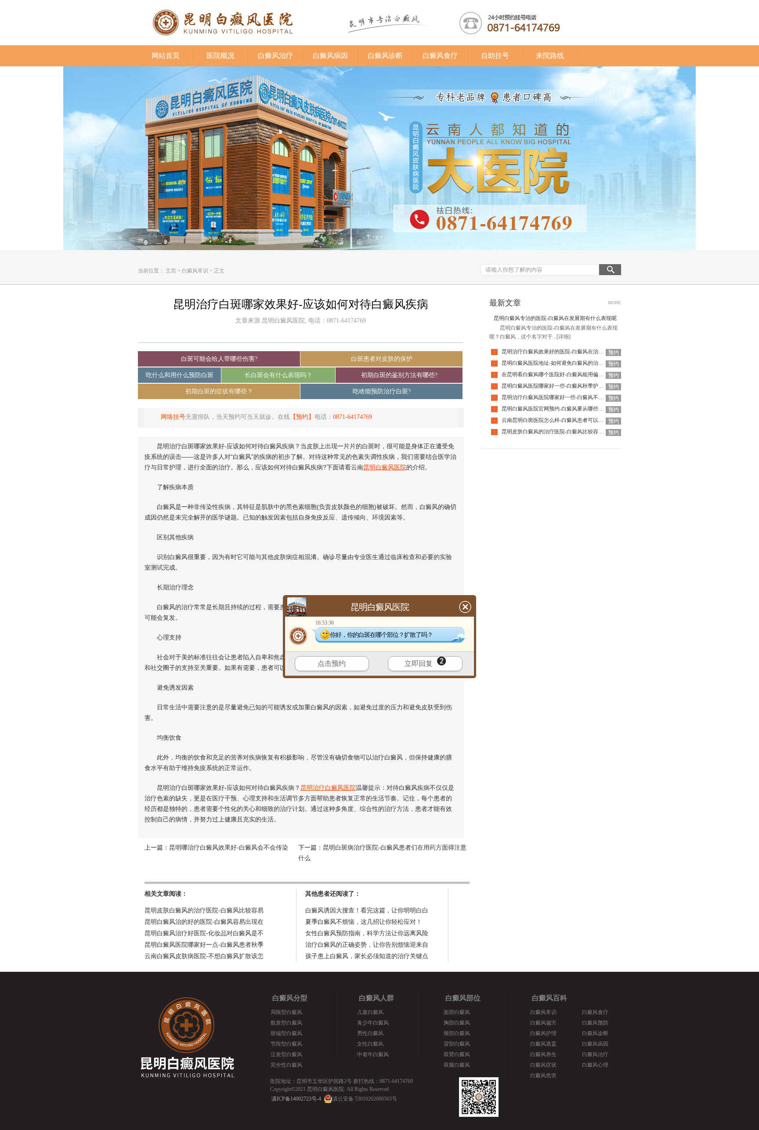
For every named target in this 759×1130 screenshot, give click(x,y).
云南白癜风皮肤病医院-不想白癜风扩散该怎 (204, 956)
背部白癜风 (457, 1044)
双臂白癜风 (457, 1054)
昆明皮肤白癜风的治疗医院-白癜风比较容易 (204, 910)
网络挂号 (173, 417)
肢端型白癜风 (286, 1033)
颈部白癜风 (457, 1033)
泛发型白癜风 (286, 1054)
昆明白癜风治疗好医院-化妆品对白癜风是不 (204, 933)
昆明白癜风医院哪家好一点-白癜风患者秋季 (204, 944)
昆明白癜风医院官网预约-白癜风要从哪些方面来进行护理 (568, 409)
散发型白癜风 (286, 1023)
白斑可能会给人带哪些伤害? (219, 359)
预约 (613, 352)
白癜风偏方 (543, 1023)
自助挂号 (495, 55)
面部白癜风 (457, 1012)
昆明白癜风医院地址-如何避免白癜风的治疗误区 (558, 363)
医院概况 (220, 55)
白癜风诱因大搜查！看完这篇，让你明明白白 (366, 910)
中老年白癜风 (373, 1054)
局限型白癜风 (286, 1012)
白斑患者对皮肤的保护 (381, 359)
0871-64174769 (352, 417)
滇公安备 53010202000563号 (365, 1099)
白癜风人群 (376, 998)
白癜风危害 (543, 1075)
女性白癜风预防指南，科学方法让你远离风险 (366, 933)
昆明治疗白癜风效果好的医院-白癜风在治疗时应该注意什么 (571, 352)
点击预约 (332, 663)
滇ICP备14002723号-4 (296, 1099)
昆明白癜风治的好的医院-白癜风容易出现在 (204, 922)
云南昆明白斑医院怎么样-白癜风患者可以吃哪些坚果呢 (566, 420)
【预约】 (302, 417)
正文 (219, 271)
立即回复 (419, 663)
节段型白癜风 (286, 1044)
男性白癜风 (370, 1033)
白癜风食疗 (440, 55)
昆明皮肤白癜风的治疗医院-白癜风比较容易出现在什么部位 (571, 432)
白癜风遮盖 (543, 1044)
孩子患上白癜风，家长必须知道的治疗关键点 (366, 956)
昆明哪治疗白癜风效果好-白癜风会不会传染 (228, 847)
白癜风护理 (543, 1033)
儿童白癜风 (370, 1012)
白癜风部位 (463, 998)
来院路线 (550, 55)
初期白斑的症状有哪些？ (219, 391)
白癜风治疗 (275, 55)
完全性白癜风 (286, 1065)
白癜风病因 (330, 55)
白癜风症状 (543, 1065)
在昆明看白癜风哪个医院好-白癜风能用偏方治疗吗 (560, 374)
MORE (614, 302)
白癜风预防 (595, 1023)
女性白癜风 (370, 1044)
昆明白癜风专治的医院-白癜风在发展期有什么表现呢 (555, 318)
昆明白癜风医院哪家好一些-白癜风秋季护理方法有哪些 (566, 386)
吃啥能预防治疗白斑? (382, 391)
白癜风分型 (289, 998)
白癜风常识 (195, 271)
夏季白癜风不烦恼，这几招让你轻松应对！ (363, 922)
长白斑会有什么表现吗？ (278, 375)
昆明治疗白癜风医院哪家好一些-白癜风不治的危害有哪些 (568, 397)
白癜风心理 (595, 1065)
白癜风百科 (549, 998)
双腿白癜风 (457, 1065)
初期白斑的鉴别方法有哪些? (399, 375)
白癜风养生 (543, 1054)
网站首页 (166, 55)
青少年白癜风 (373, 1023)
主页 (171, 271)
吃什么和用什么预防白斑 (179, 375)
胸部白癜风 (457, 1023)
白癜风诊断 (385, 55)
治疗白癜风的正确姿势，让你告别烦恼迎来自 (366, 944)
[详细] (564, 337)
